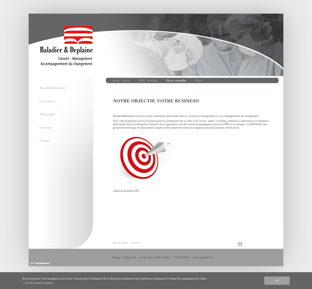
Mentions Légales (120, 243)
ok (277, 280)
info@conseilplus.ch (203, 257)
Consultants (47, 101)
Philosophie (47, 114)
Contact (45, 140)
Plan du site (136, 243)
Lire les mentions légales (39, 282)
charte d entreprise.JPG (126, 190)
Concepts (46, 127)
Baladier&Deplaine (52, 88)
